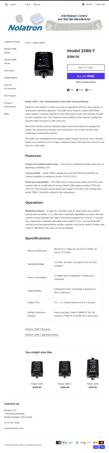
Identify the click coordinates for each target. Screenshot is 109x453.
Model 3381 (93, 383)
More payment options (86, 82)
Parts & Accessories (10, 86)
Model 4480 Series (10, 61)
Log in (28, 4)
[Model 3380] (37, 369)
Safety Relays (10, 77)
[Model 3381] (93, 369)
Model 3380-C (65, 383)
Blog (6, 113)
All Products (10, 95)
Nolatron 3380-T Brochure (37, 329)
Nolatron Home (12, 41)
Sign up (37, 4)
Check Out (100, 4)
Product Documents (10, 104)
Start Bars (9, 70)
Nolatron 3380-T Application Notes (41, 334)
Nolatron (22, 445)
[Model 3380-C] (65, 369)
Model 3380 (37, 383)
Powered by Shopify (33, 445)
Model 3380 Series (10, 50)
